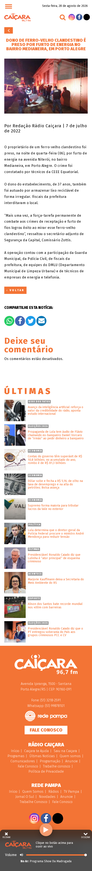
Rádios (53, 792)
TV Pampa (71, 792)
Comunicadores (22, 761)
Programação (50, 761)
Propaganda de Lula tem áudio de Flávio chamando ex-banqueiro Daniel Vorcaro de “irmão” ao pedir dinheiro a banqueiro (56, 435)
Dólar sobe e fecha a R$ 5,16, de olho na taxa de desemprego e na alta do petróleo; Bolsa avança (55, 484)
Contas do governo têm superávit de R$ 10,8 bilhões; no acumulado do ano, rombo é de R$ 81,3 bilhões (55, 460)
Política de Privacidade (46, 771)
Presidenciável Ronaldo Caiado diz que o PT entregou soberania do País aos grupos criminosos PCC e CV (55, 632)
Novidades (47, 797)
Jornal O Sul (24, 797)
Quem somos (70, 756)
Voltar (8, 30)
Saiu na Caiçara (65, 751)
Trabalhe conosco (56, 766)
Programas (15, 756)
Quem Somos (32, 792)
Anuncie (71, 761)
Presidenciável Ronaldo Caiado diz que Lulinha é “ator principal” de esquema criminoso (54, 558)
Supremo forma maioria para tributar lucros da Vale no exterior (53, 507)
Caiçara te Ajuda (36, 751)
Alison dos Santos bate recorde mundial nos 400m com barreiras (55, 605)
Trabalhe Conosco (33, 802)
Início (15, 751)
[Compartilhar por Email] (41, 321)
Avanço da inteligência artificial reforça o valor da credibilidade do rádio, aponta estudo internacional (55, 410)
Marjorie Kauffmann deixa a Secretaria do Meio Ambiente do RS (56, 581)
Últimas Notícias (42, 756)
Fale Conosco (46, 730)
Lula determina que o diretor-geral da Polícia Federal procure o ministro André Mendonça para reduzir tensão (56, 533)
